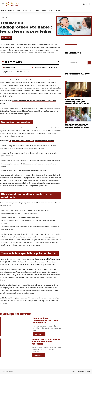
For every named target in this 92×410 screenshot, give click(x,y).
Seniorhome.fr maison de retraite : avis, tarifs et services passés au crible (77, 125)
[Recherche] (84, 4)
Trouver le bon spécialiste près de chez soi (45, 67)
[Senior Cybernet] (13, 4)
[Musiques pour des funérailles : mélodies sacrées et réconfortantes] (78, 89)
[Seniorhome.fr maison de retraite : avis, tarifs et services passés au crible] (78, 114)
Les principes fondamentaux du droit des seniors (45, 320)
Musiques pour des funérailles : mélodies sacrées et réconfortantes (77, 101)
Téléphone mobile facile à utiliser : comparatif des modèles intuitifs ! (31, 141)
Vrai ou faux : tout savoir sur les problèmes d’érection (46, 341)
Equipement (6, 38)
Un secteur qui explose (10, 67)
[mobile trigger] (3, 4)
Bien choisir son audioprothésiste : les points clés (16, 72)
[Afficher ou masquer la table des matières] (40, 62)
